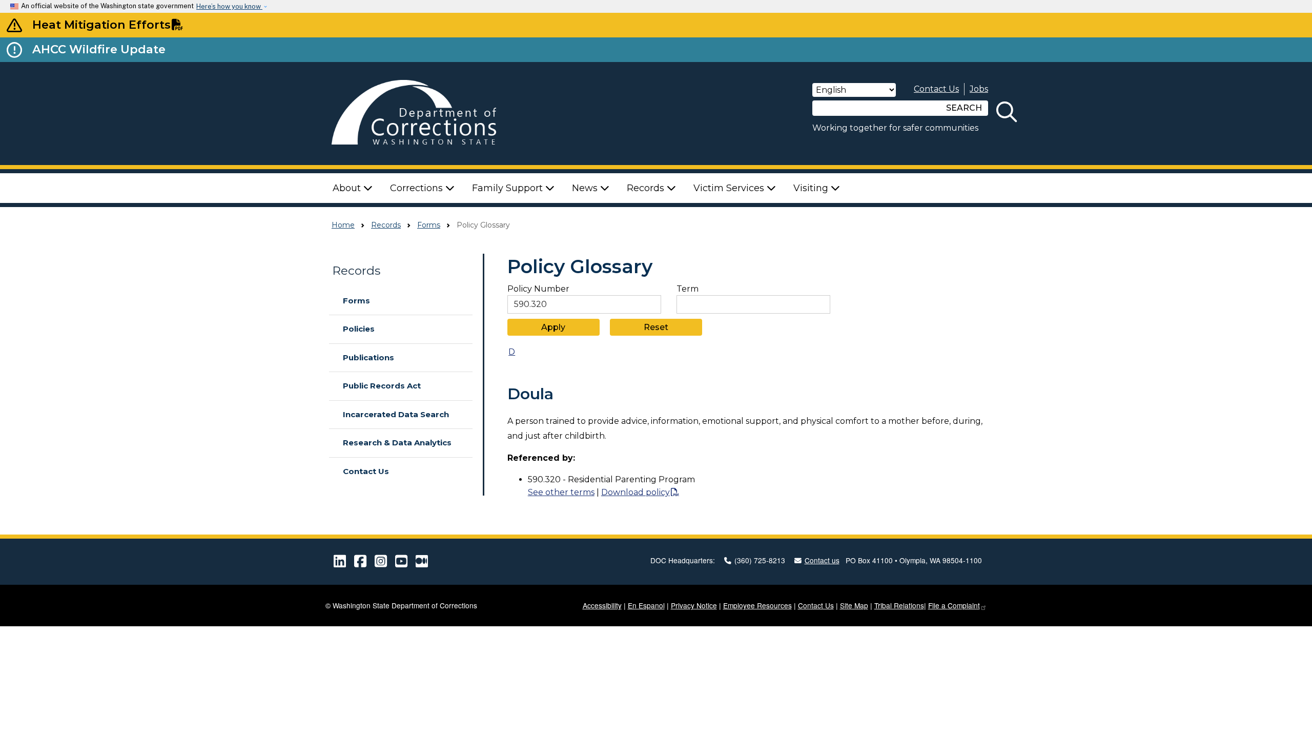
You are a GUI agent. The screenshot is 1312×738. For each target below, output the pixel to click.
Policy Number (538, 289)
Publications (368, 357)
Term (687, 289)
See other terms (561, 492)
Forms (428, 225)
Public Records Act (382, 386)
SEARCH (964, 108)
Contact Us (936, 89)
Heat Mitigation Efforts (101, 24)
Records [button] (647, 188)
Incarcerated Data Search (396, 414)
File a (954, 605)
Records (386, 225)
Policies (359, 329)
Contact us (822, 560)
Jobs (979, 89)
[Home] (428, 113)
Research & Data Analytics (397, 442)
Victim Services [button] (730, 188)
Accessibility (602, 605)
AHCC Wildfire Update (99, 49)
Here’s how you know (229, 6)
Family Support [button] (508, 188)
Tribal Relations (899, 605)
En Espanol (646, 605)
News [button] (586, 188)
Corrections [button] (417, 188)
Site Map (854, 605)
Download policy (635, 492)
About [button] (348, 188)
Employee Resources (757, 605)
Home (343, 225)
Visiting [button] (812, 188)
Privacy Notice (694, 605)
